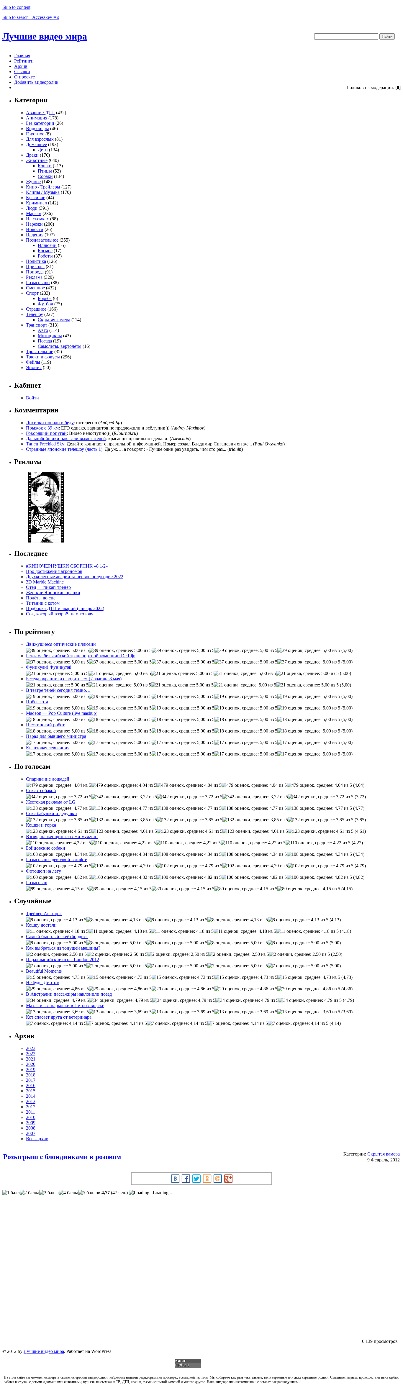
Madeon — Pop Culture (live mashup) (61, 713)
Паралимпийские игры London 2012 (62, 959)
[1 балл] (11, 1192)
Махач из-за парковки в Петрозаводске (65, 1005)
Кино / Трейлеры (43, 186)
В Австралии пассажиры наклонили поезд (69, 994)
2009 (30, 1122)
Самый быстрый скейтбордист (57, 936)
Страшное (36, 309)
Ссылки (22, 71)
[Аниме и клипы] (46, 540)
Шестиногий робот (45, 724)
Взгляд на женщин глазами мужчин (62, 836)
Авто (43, 330)
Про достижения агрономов (54, 571)
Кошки (45, 165)
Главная (22, 55)
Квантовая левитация (47, 747)
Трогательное (39, 351)
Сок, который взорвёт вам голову (59, 613)
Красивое (35, 197)
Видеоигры (37, 128)
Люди (31, 208)
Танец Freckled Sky (45, 443)
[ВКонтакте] (175, 1178)
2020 (30, 1064)
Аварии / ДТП (40, 112)
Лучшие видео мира (44, 36)
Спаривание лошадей (47, 778)
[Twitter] (196, 1178)
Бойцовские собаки (45, 848)
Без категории (40, 123)
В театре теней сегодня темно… (58, 690)
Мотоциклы (50, 335)
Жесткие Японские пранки (53, 592)
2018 (30, 1074)
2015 (30, 1090)
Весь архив (37, 1138)
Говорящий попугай (46, 433)
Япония (34, 367)
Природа (35, 271)
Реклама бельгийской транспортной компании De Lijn (80, 655)
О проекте (24, 76)
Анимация (36, 117)
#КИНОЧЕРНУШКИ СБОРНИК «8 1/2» (67, 565)
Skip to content (16, 7)
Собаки (45, 176)
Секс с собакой (41, 790)
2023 (30, 1048)
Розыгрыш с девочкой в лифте (56, 859)
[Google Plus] (228, 1178)
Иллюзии (47, 245)
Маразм (33, 213)
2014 (30, 1096)
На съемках (37, 218)
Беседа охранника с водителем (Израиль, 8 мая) (74, 678)
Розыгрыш (36, 882)
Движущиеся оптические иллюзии (61, 644)
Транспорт (36, 324)
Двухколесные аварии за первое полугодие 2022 (74, 576)
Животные (36, 160)
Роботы (45, 255)
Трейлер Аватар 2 (44, 913)
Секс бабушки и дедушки (51, 813)
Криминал (36, 202)
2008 (30, 1127)
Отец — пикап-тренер (48, 587)
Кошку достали (41, 924)
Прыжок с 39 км (42, 427)
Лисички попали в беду (50, 422)
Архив (20, 66)
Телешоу (34, 314)
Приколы (35, 266)
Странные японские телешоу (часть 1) (64, 449)
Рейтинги (24, 60)
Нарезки (34, 224)
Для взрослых (40, 139)
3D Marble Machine (45, 581)
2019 (30, 1069)
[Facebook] (186, 1178)
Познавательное (42, 239)
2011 (30, 1112)
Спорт (32, 293)
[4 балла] (68, 1192)
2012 (30, 1106)
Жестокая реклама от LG (51, 801)
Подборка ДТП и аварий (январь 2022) (65, 608)
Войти (32, 397)
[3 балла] (49, 1192)
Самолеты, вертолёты (59, 346)
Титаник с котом (43, 603)
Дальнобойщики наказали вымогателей (66, 438)
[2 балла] (29, 1192)
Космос (45, 250)
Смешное (35, 287)
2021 (30, 1058)
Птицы (45, 170)
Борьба (45, 298)
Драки (32, 155)
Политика (36, 261)
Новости (34, 229)
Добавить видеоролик (36, 82)
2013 (30, 1101)
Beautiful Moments (44, 971)
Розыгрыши (38, 282)
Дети (43, 149)
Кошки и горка (41, 824)
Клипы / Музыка (43, 192)
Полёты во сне (40, 597)
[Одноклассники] (207, 1178)
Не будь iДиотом (42, 982)
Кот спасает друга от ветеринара (58, 1017)
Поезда (45, 340)
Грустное (35, 133)
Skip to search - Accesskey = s (30, 17)
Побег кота (37, 701)
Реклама (34, 277)
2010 (30, 1117)
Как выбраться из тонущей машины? (63, 948)
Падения (34, 234)
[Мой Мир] (218, 1178)
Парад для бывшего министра (56, 736)
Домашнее (36, 144)
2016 (30, 1085)
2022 (30, 1053)
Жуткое (33, 181)
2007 (30, 1133)
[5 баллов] (89, 1192)
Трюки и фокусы (43, 356)
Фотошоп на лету (43, 871)
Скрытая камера (54, 319)
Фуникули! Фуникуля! (48, 667)
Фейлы (33, 362)
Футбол (45, 303)
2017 (30, 1080)
